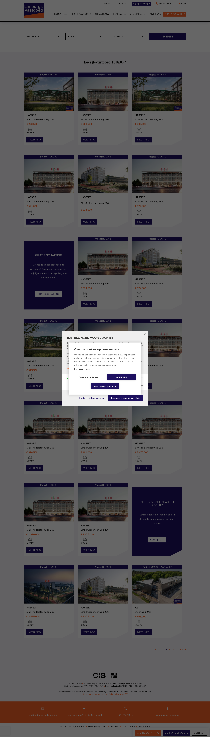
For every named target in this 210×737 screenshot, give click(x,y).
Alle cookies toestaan (105, 386)
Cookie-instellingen (88, 377)
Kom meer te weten (82, 369)
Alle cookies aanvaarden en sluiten (125, 398)
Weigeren (121, 377)
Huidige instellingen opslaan (91, 398)
